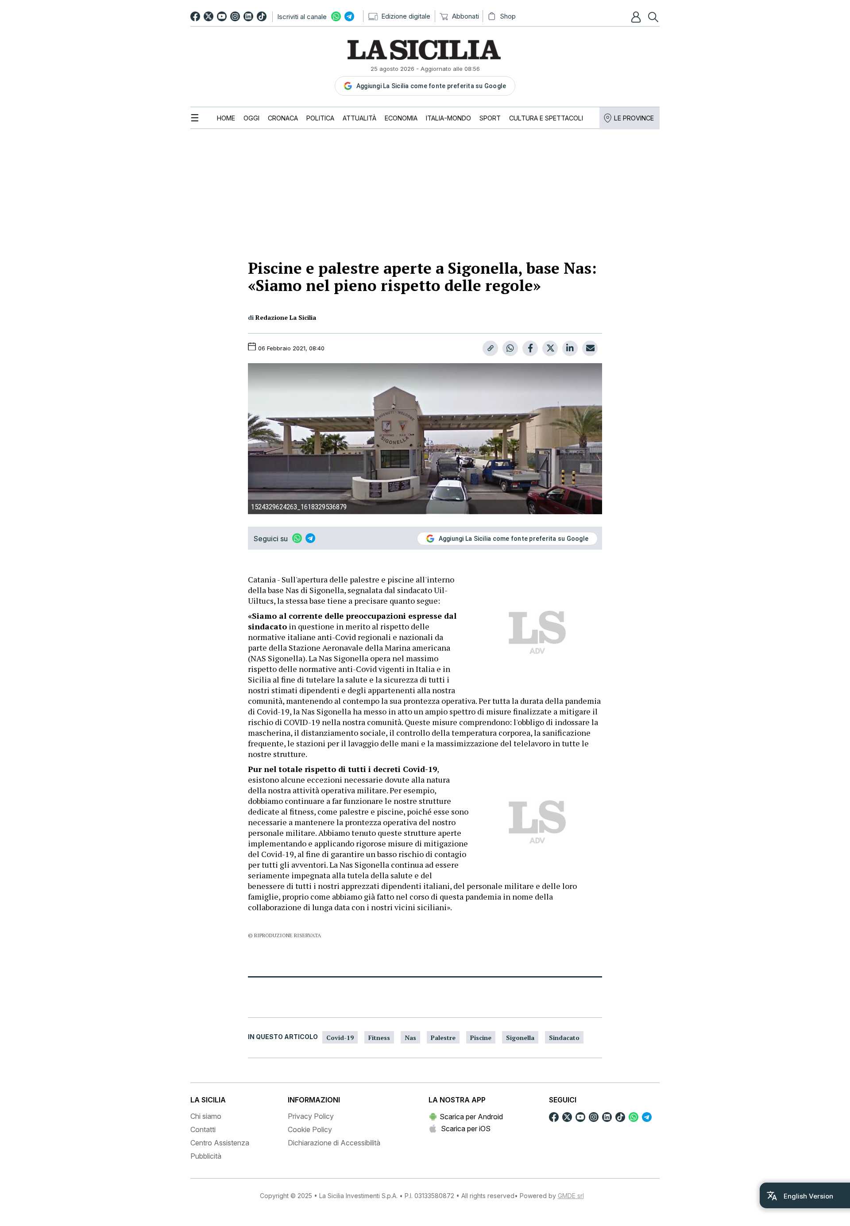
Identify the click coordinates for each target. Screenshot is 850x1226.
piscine (480, 1037)
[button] (637, 16)
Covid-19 (340, 1037)
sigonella (520, 1037)
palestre (443, 1037)
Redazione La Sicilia (285, 317)
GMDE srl (571, 1195)
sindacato (564, 1037)
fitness (379, 1037)
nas (410, 1037)
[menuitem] (226, 118)
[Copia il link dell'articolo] (490, 348)
